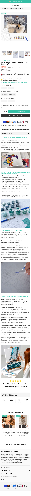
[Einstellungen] (26, 5)
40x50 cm (4, 88)
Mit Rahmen (4, 94)
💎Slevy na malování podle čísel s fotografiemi (14, 82)
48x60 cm (11, 88)
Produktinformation (7, 133)
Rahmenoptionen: (9, 91)
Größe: (6, 85)
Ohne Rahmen (12, 94)
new (4, 417)
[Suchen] (4, 5)
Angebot (4, 13)
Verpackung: (7, 98)
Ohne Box (4, 100)
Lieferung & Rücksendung (22, 105)
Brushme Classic (5, 60)
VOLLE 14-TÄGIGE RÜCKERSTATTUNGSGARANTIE (10, 395)
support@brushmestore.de (10, 476)
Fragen (4, 107)
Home (2, 8)
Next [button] (29, 31)
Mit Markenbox (11, 100)
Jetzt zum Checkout (15, 115)
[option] (15, 26)
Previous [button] (2, 31)
